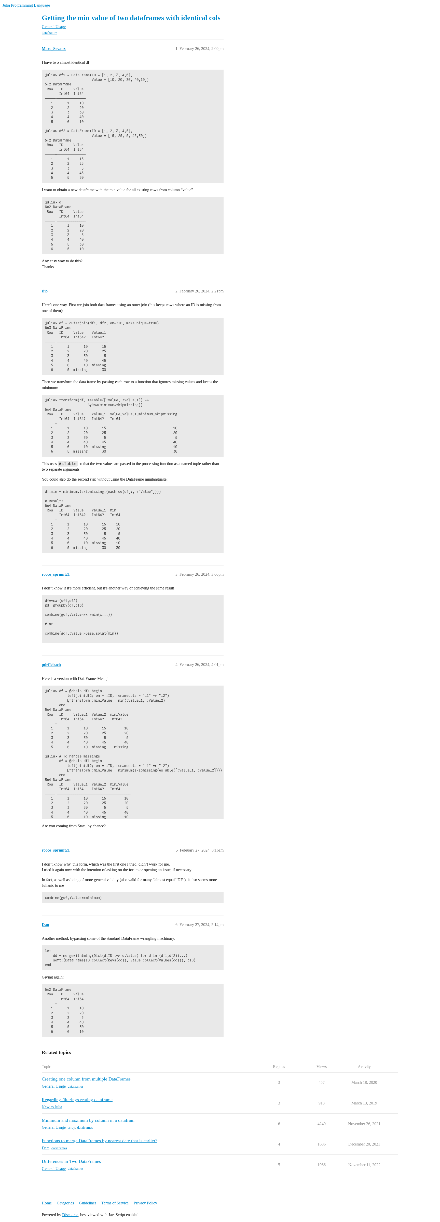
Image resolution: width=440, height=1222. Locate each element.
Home (47, 1203)
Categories (65, 1203)
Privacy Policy (145, 1203)
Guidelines (87, 1203)
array (71, 1127)
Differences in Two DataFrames (71, 1161)
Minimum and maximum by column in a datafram (88, 1120)
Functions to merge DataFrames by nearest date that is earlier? (99, 1140)
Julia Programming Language (26, 5)
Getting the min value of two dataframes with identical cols (131, 18)
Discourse (70, 1215)
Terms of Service (115, 1203)
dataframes (49, 33)
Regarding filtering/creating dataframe (77, 1099)
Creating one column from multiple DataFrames (86, 1079)
